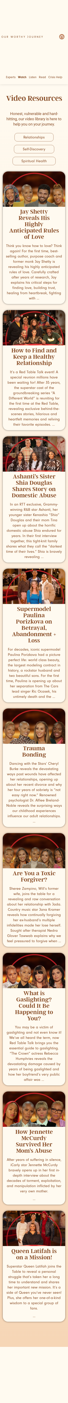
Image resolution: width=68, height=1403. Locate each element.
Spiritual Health (34, 161)
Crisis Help (55, 77)
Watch (22, 77)
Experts (11, 77)
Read (42, 77)
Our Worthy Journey (22, 36)
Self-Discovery (34, 149)
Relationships (34, 137)
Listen (32, 77)
